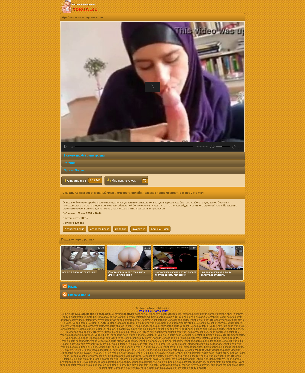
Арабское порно (74, 228)
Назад (72, 286)
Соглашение (144, 310)
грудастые (138, 228)
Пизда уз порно (78, 294)
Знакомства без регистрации (84, 155)
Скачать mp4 (83, 180)
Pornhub (70, 162)
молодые (120, 228)
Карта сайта (161, 310)
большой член (160, 228)
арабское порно (99, 228)
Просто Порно (74, 170)
